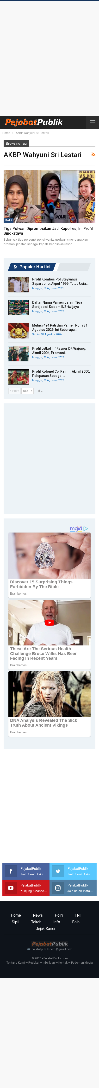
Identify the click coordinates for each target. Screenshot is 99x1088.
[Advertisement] (49, 57)
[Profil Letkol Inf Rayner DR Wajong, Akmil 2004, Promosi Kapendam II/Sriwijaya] (18, 354)
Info (56, 922)
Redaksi (33, 962)
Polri (8, 220)
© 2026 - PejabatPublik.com (49, 958)
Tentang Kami (15, 962)
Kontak (63, 962)
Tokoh (36, 922)
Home (16, 915)
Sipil (15, 922)
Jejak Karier (46, 928)
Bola (76, 922)
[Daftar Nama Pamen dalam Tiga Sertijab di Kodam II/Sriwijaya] (18, 308)
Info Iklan (49, 962)
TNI (78, 915)
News (38, 915)
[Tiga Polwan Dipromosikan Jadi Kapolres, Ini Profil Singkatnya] (49, 196)
